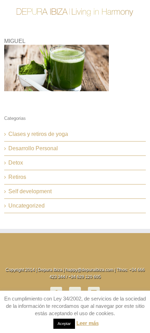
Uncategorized (26, 206)
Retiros (17, 177)
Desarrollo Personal (33, 148)
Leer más (87, 323)
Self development (30, 191)
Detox (15, 163)
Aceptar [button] (64, 323)
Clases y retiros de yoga (38, 134)
